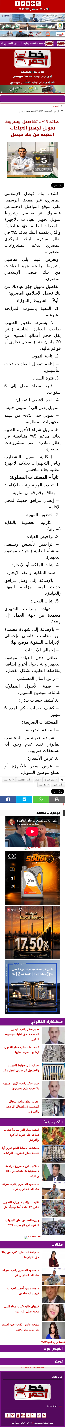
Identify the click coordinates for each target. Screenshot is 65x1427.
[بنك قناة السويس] (32, 987)
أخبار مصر (7, 780)
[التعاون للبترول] (32, 878)
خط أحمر (43, 785)
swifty (44, 1341)
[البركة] (32, 34)
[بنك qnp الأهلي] (32, 18)
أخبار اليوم (57, 785)
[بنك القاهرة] (32, 848)
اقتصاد (55, 106)
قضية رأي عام (56, 1341)
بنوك (37, 780)
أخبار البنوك (50, 780)
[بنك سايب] (32, 932)
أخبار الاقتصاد (24, 780)
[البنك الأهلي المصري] (32, 27)
